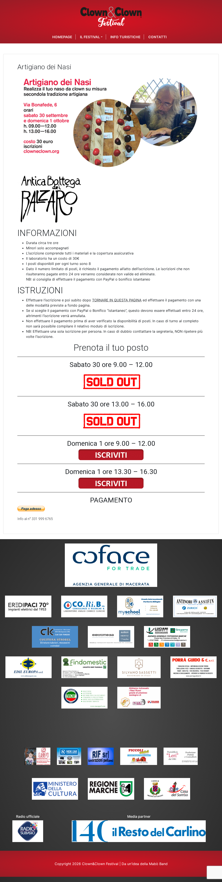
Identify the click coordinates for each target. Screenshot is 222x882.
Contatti (157, 37)
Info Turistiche (125, 37)
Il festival (90, 37)
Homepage (62, 37)
